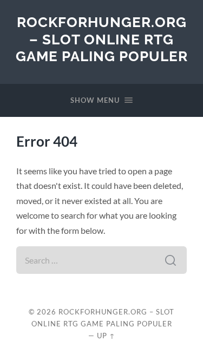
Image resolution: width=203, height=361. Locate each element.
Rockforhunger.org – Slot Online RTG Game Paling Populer (102, 39)
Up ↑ (106, 335)
